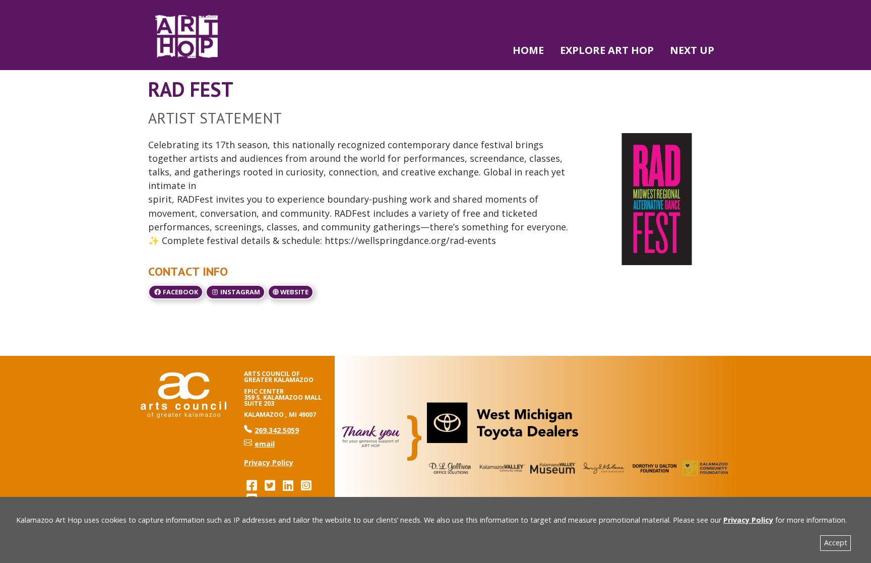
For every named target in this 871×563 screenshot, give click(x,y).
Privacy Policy (748, 520)
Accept (835, 542)
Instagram (239, 291)
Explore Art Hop (607, 50)
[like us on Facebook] (251, 485)
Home (528, 50)
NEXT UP (692, 50)
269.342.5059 (271, 430)
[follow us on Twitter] (269, 485)
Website (293, 291)
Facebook (179, 291)
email (265, 444)
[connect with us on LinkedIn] (287, 485)
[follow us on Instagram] (306, 485)
